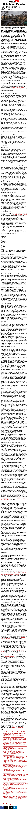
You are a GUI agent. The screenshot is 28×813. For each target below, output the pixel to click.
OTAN (18, 498)
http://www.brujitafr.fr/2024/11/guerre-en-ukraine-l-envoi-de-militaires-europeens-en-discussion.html (13, 772)
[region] (17, 241)
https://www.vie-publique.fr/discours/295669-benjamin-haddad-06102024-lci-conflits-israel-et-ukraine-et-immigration (15, 733)
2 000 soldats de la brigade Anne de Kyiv (17, 214)
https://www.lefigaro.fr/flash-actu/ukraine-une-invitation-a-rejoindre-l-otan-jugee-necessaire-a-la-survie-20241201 (15, 792)
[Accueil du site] (14, 2)
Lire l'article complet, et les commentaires (13, 804)
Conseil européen (16, 87)
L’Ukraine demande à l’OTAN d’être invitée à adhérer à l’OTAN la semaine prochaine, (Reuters (13, 573)
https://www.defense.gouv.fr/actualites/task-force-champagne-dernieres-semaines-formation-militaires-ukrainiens (15, 746)
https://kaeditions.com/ (18, 727)
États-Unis (5, 498)
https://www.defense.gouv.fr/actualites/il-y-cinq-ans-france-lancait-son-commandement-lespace (15, 762)
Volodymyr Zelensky (10, 656)
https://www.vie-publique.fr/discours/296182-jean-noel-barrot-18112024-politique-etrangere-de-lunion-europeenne (14, 754)
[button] (2, 807)
